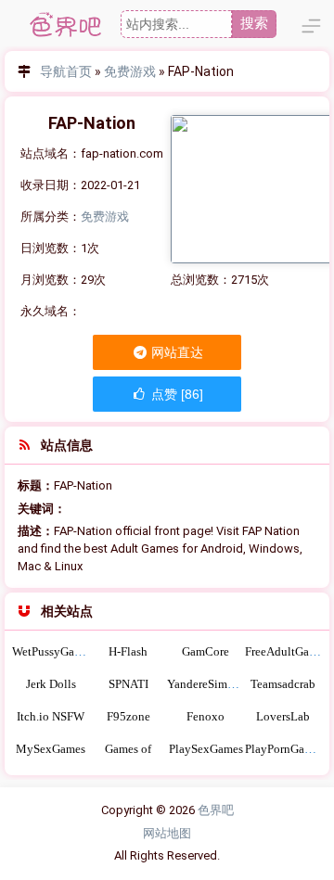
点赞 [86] (175, 394)
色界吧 (216, 810)
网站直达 (175, 352)
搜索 (254, 23)
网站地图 (167, 833)
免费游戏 (130, 71)
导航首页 (66, 71)
